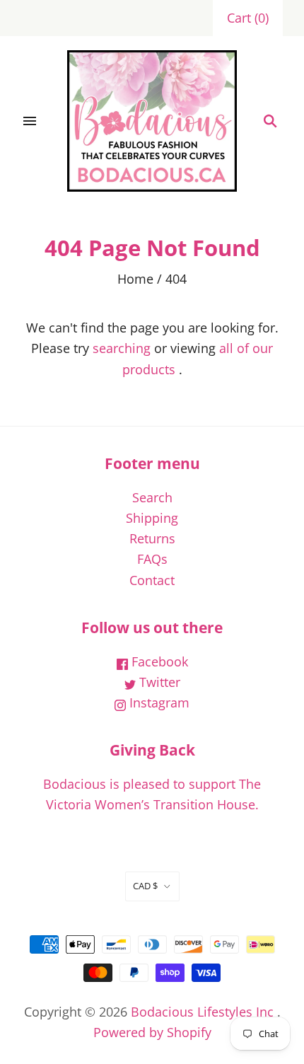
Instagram (157, 702)
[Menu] (29, 121)
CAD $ (145, 885)
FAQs (152, 558)
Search (152, 497)
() (248, 17)
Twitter (158, 681)
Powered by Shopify (152, 1032)
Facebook (158, 661)
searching (122, 348)
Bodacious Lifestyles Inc (202, 1011)
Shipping (152, 517)
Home (135, 278)
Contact (152, 580)
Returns (152, 538)
